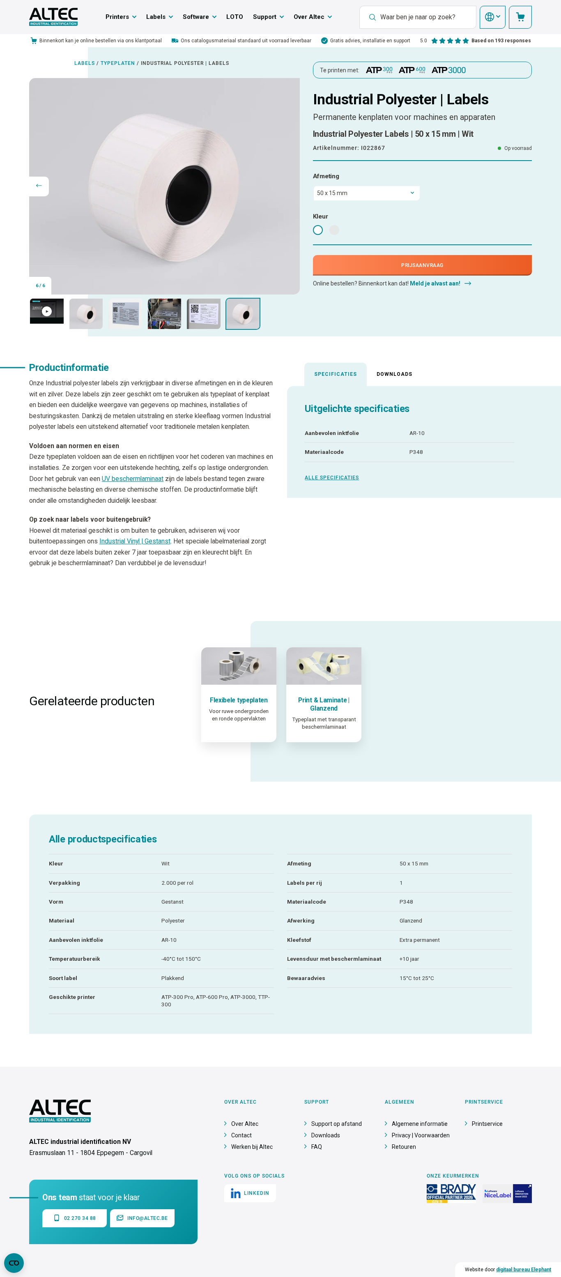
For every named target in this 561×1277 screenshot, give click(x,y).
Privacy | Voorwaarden (421, 1135)
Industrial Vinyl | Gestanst (134, 541)
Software (196, 17)
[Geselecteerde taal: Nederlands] (493, 17)
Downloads (394, 374)
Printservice (487, 1124)
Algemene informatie (420, 1124)
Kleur (320, 216)
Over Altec (309, 17)
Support (264, 17)
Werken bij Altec (252, 1147)
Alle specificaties (332, 477)
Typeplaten (118, 63)
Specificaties (335, 374)
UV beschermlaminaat (132, 479)
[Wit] (318, 230)
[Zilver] (334, 230)
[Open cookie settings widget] (14, 1263)
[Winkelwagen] (520, 17)
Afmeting (326, 176)
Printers (117, 17)
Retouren (404, 1147)
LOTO (234, 17)
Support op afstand (336, 1124)
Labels (156, 17)
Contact (241, 1135)
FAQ (316, 1147)
